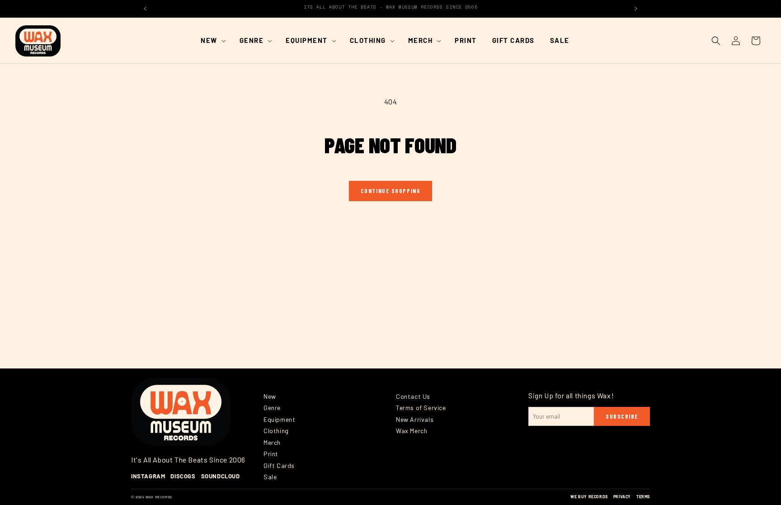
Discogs (182, 476)
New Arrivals (414, 419)
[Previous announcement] (145, 8)
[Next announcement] (636, 8)
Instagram (148, 476)
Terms (643, 496)
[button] (212, 41)
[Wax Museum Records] (181, 412)
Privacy (622, 496)
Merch (272, 442)
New (269, 396)
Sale (270, 477)
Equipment (279, 419)
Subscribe (622, 416)
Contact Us (413, 396)
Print (270, 454)
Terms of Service (421, 407)
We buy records (588, 496)
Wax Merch (411, 430)
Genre (272, 407)
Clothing (276, 430)
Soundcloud (220, 476)
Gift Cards (279, 465)
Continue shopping (391, 190)
